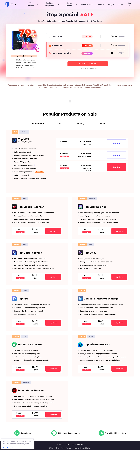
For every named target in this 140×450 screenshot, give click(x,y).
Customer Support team (92, 87)
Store (120, 4)
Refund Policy (85, 448)
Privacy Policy (60, 448)
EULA (51, 448)
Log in (129, 4)
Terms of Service (72, 448)
